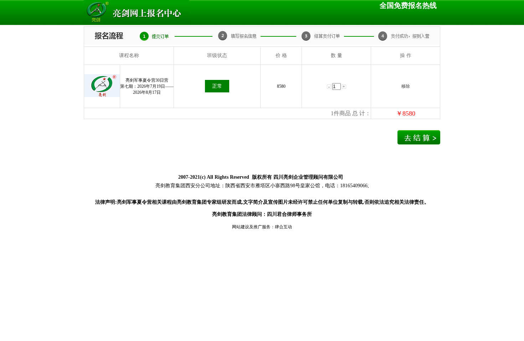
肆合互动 (283, 226)
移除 (405, 86)
